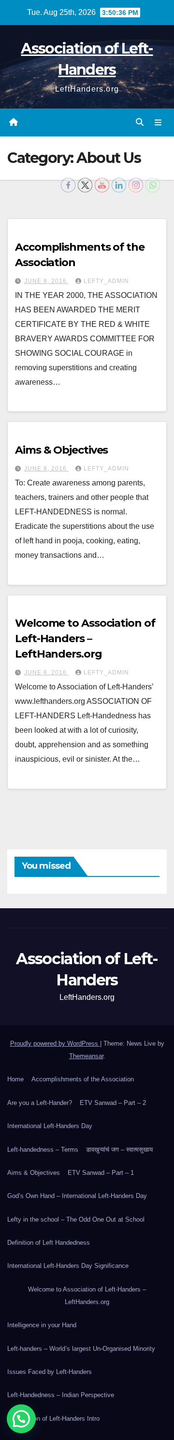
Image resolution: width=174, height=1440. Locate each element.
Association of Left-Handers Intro (53, 1418)
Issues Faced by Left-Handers (49, 1371)
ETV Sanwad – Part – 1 (101, 1172)
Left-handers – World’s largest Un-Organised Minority (81, 1348)
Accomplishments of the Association (82, 1079)
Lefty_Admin (106, 281)
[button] (140, 122)
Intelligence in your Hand (41, 1325)
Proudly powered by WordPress (55, 1043)
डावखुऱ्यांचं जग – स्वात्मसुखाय (119, 1149)
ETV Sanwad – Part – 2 (113, 1102)
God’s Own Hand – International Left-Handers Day (77, 1195)
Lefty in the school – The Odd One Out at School (76, 1219)
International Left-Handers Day (49, 1126)
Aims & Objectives (61, 450)
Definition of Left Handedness (48, 1242)
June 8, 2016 (46, 281)
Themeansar (86, 1056)
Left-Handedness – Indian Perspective (60, 1395)
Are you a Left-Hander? (39, 1102)
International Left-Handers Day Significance (68, 1265)
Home (15, 1079)
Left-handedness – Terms (42, 1149)
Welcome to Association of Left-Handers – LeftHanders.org (85, 638)
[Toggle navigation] (158, 122)
